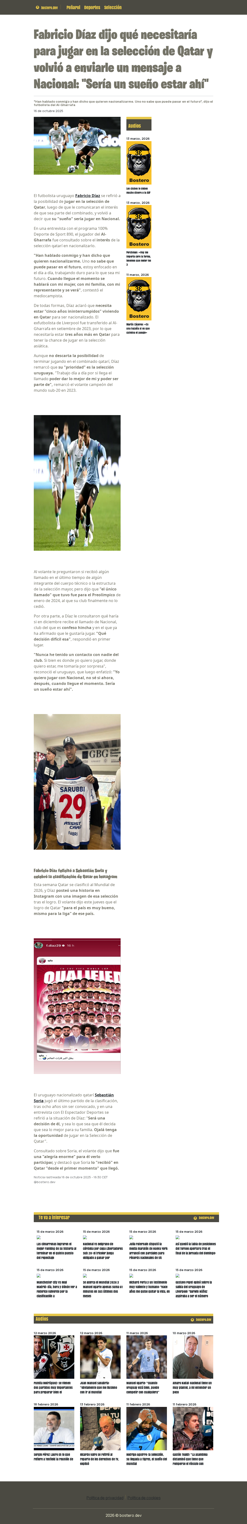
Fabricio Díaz (87, 195)
